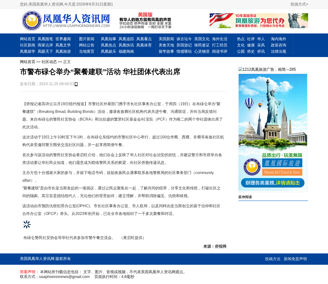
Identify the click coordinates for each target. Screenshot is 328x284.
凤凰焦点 (108, 45)
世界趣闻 (63, 39)
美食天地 (166, 45)
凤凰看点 (144, 39)
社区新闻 (27, 45)
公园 (241, 51)
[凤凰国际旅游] (272, 133)
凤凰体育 (144, 45)
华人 (261, 39)
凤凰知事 (108, 39)
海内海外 (278, 39)
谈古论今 (184, 39)
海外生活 (219, 39)
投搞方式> (299, 4)
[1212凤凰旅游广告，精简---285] (267, 69)
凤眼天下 (45, 51)
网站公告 (86, 45)
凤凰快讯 (126, 45)
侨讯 (261, 51)
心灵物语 (202, 51)
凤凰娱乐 (108, 51)
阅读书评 (219, 51)
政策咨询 (278, 45)
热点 (241, 39)
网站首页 (27, 39)
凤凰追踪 (126, 39)
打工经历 (219, 45)
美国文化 (202, 39)
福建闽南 (126, 51)
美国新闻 (166, 39)
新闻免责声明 (295, 259)
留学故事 (166, 51)
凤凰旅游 (63, 51)
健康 (251, 45)
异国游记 (184, 45)
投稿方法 (272, 259)
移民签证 (202, 45)
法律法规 (278, 51)
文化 (241, 45)
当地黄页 (86, 51)
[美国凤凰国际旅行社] (259, 21)
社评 (251, 39)
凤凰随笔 (45, 39)
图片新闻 (86, 39)
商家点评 (45, 45)
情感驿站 (184, 51)
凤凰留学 (27, 51)
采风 (261, 45)
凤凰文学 (63, 45)
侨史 (251, 51)
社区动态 (49, 62)
